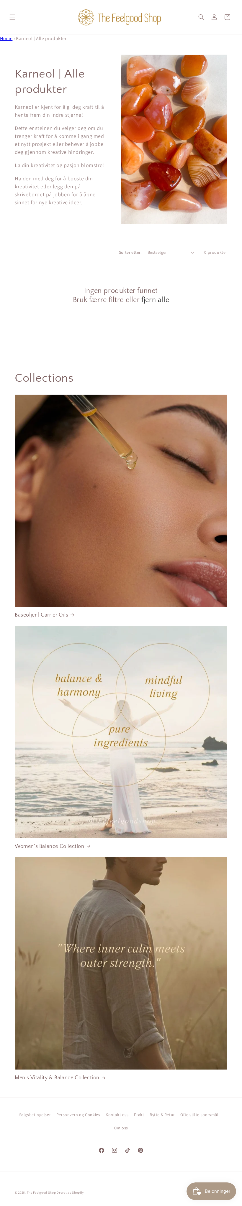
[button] (12, 17)
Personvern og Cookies (78, 1114)
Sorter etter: (130, 252)
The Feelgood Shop (41, 1192)
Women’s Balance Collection (49, 846)
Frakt (139, 1114)
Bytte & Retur (162, 1114)
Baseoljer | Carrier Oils (41, 615)
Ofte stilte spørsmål (199, 1114)
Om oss (121, 1128)
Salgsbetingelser (35, 1114)
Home (6, 38)
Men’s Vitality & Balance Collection (57, 1078)
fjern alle (155, 300)
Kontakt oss (117, 1114)
